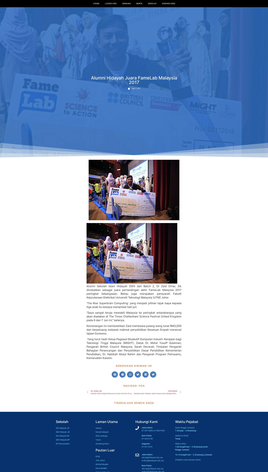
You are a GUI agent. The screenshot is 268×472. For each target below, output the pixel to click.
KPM (98, 456)
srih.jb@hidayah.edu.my (152, 457)
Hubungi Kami (168, 4)
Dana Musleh (101, 468)
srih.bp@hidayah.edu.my (152, 469)
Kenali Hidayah (102, 432)
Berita (139, 4)
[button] (115, 374)
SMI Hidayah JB (63, 432)
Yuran (98, 440)
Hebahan (126, 4)
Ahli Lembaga (101, 436)
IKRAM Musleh (102, 464)
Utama (96, 4)
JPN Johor (100, 460)
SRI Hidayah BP (62, 436)
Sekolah (152, 4)
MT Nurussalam (63, 444)
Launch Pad (111, 4)
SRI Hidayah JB (62, 428)
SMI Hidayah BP (63, 440)
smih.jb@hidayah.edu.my (153, 460)
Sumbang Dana (102, 444)
